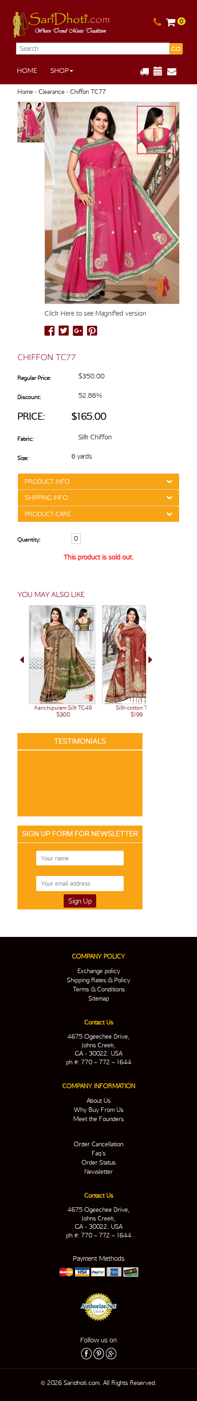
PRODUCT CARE (48, 514)
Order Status (98, 1162)
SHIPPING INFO (46, 497)
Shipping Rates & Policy (98, 980)
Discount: (29, 397)
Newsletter (98, 1171)
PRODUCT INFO (47, 481)
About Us (98, 1100)
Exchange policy (98, 970)
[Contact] (157, 22)
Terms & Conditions (99, 989)
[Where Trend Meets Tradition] (62, 23)
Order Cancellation (98, 1144)
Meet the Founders (98, 1118)
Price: (31, 416)
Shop (59, 70)
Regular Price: (34, 377)
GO (176, 48)
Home (27, 70)
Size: (22, 457)
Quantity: (28, 539)
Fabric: (25, 438)
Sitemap (98, 998)
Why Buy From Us (98, 1109)
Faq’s (98, 1153)
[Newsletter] (175, 71)
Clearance (51, 91)
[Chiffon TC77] (30, 123)
